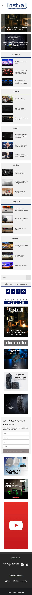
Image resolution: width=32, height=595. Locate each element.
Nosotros (9, 592)
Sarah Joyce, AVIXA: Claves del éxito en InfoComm (21, 145)
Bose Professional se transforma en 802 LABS (20, 108)
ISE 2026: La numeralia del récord (21, 62)
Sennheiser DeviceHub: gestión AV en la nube (20, 192)
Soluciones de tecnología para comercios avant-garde (21, 219)
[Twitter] (8, 291)
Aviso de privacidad (20, 592)
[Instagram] (13, 291)
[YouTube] (23, 291)
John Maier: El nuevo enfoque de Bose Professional (21, 155)
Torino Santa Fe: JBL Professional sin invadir (20, 99)
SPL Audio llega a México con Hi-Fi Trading (21, 118)
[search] (28, 277)
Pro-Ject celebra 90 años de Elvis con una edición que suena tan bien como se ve (21, 72)
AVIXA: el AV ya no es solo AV (21, 265)
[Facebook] (18, 291)
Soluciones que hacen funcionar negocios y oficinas (21, 209)
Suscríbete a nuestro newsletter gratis (16, 451)
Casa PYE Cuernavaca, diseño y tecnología (21, 246)
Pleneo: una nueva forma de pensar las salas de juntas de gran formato (21, 136)
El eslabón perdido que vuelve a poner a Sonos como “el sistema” (21, 182)
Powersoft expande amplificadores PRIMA (20, 172)
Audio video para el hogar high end (20, 228)
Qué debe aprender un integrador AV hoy (20, 255)
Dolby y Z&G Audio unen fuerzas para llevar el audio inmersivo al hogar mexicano (21, 82)
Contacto (14, 592)
